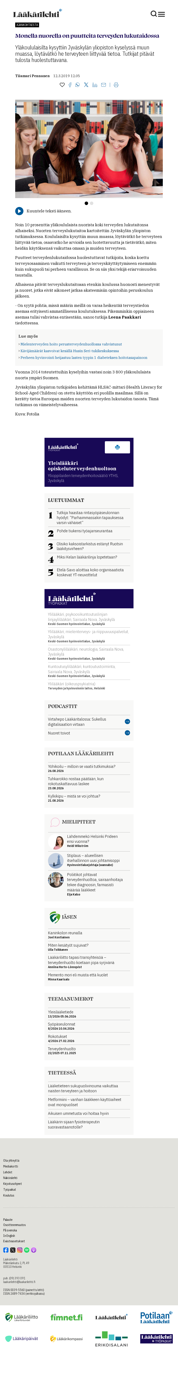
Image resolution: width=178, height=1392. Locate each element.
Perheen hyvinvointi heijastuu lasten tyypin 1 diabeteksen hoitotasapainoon (84, 357)
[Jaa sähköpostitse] (103, 85)
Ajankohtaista (27, 25)
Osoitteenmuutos (14, 1225)
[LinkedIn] (94, 85)
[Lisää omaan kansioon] (62, 85)
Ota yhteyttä (11, 1160)
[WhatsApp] (77, 85)
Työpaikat (9, 1190)
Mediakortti (10, 1166)
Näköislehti (10, 1178)
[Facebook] (70, 85)
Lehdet (7, 1172)
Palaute (8, 1220)
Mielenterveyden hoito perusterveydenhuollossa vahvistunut (71, 344)
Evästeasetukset (14, 1241)
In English (9, 1236)
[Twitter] (86, 85)
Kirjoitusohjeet (12, 1184)
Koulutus (8, 1195)
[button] (86, 203)
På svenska (10, 1230)
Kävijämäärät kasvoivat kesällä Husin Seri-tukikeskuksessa (70, 351)
